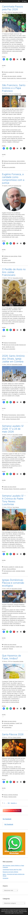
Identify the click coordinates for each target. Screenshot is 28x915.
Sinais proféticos (11, 569)
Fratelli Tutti (18, 646)
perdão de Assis (10, 347)
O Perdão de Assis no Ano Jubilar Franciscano (14, 272)
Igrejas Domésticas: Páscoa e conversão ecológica (13, 582)
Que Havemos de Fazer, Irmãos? (11, 657)
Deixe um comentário (9, 167)
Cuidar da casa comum (10, 76)
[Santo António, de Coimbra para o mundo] (2, 1)
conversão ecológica (9, 646)
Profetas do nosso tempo (10, 256)
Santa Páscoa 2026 (12, 734)
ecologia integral (8, 489)
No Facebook (7, 819)
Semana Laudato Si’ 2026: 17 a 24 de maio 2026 (13, 429)
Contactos (5, 878)
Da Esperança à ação (9, 571)
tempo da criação (21, 78)
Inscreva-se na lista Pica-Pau (12, 810)
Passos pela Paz (11, 78)
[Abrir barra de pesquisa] (19, 1)
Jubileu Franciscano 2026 (13, 419)
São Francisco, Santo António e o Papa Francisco (13, 88)
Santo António (21, 161)
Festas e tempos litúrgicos (11, 794)
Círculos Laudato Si (9, 72)
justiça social (7, 260)
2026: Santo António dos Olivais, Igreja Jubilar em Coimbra (13, 358)
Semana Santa (12, 796)
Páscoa (11, 648)
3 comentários (7, 727)
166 (9, 803)
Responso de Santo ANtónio (10, 872)
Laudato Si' (5, 573)
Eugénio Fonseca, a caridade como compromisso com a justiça (13, 178)
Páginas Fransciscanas (10, 161)
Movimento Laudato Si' (19, 489)
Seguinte (14, 803)
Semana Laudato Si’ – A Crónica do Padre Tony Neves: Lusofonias (14, 500)
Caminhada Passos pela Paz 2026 (12, 8)
